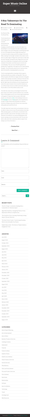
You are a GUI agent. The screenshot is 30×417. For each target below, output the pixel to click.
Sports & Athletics (6, 386)
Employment (4, 345)
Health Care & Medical (7, 356)
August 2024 (5, 240)
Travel (3, 392)
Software (4, 383)
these (14, 99)
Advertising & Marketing (7, 330)
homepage (5, 99)
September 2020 (5, 281)
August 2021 (5, 249)
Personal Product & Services (8, 371)
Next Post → (15, 130)
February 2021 (5, 266)
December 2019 (5, 308)
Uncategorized (5, 395)
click (13, 97)
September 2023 (5, 246)
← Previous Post (14, 126)
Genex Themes (24, 415)
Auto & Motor (5, 336)
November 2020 (5, 275)
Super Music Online (15, 3)
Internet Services (6, 362)
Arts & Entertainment (17, 29)
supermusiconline (19, 27)
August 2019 (5, 319)
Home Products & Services (8, 359)
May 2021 (4, 257)
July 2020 (4, 287)
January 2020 (5, 305)
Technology (4, 389)
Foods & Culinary (6, 350)
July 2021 (4, 251)
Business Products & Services (8, 339)
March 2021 (4, 263)
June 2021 (4, 254)
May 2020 (4, 293)
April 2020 (4, 296)
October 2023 (5, 243)
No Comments (4, 29)
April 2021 (4, 260)
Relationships (5, 380)
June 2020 (4, 290)
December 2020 (5, 272)
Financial (4, 347)
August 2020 (5, 284)
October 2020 (5, 278)
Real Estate (4, 377)
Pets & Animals (5, 374)
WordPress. (10, 415)
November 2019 (5, 310)
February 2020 (5, 302)
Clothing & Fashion (6, 342)
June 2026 (4, 237)
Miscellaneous (5, 365)
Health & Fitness (5, 353)
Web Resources (5, 398)
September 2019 (5, 316)
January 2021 (5, 269)
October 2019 (5, 313)
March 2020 (4, 299)
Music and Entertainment (7, 368)
